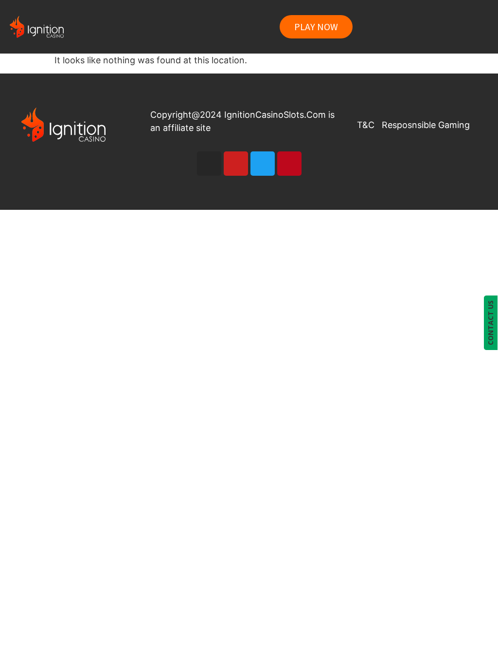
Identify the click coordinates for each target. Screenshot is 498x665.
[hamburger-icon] (471, 27)
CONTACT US (490, 322)
